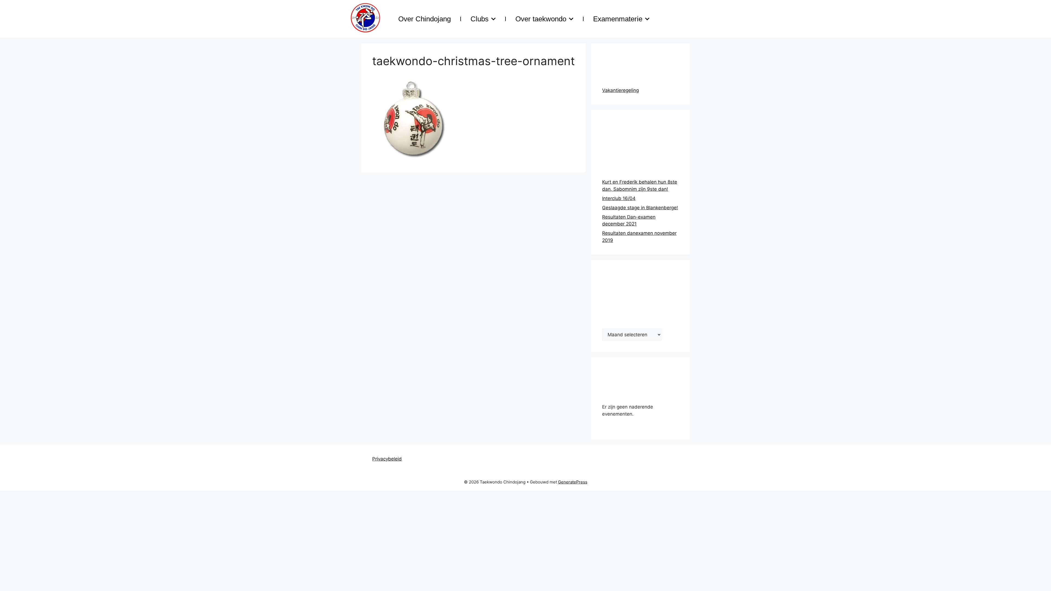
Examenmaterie (617, 19)
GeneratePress (572, 482)
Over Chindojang (424, 19)
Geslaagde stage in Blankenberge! (640, 207)
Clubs (479, 19)
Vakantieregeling (620, 90)
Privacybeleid (387, 459)
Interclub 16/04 (619, 198)
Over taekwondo (540, 19)
